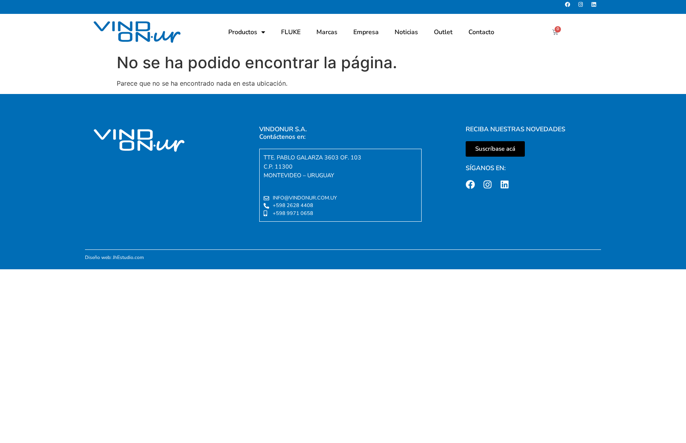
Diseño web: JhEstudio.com (114, 257)
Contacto (481, 32)
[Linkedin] (596, 7)
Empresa (366, 32)
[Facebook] (570, 7)
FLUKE (291, 32)
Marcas (326, 32)
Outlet (443, 32)
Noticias (406, 32)
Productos (242, 32)
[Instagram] (583, 7)
